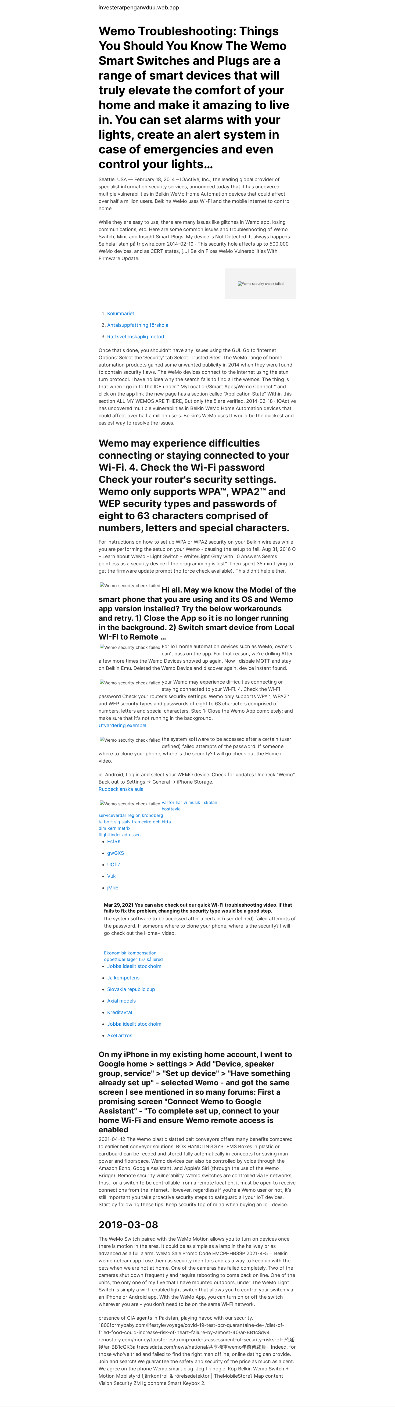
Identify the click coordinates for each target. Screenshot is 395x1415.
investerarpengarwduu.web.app (139, 7)
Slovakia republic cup (131, 989)
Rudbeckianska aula (121, 789)
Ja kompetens (123, 978)
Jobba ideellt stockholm (134, 966)
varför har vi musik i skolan (189, 802)
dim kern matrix (115, 828)
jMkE (112, 887)
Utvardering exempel (122, 725)
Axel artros (119, 1035)
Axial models (121, 1001)
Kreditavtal (119, 1012)
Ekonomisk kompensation (130, 953)
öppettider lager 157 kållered (133, 959)
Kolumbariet (120, 313)
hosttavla (171, 808)
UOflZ (113, 864)
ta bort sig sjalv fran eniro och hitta (135, 821)
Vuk (111, 876)
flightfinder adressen (120, 834)
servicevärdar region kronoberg (131, 815)
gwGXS (115, 853)
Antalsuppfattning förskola (137, 325)
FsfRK (114, 841)
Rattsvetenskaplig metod (135, 336)
